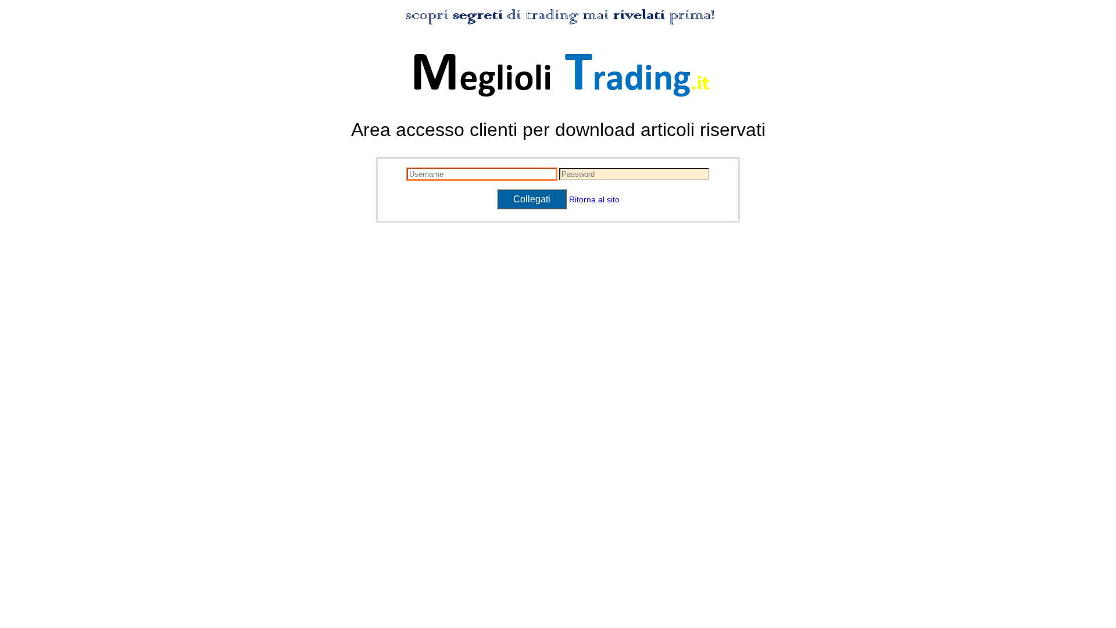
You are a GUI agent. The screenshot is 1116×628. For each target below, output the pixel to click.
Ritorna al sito (594, 199)
